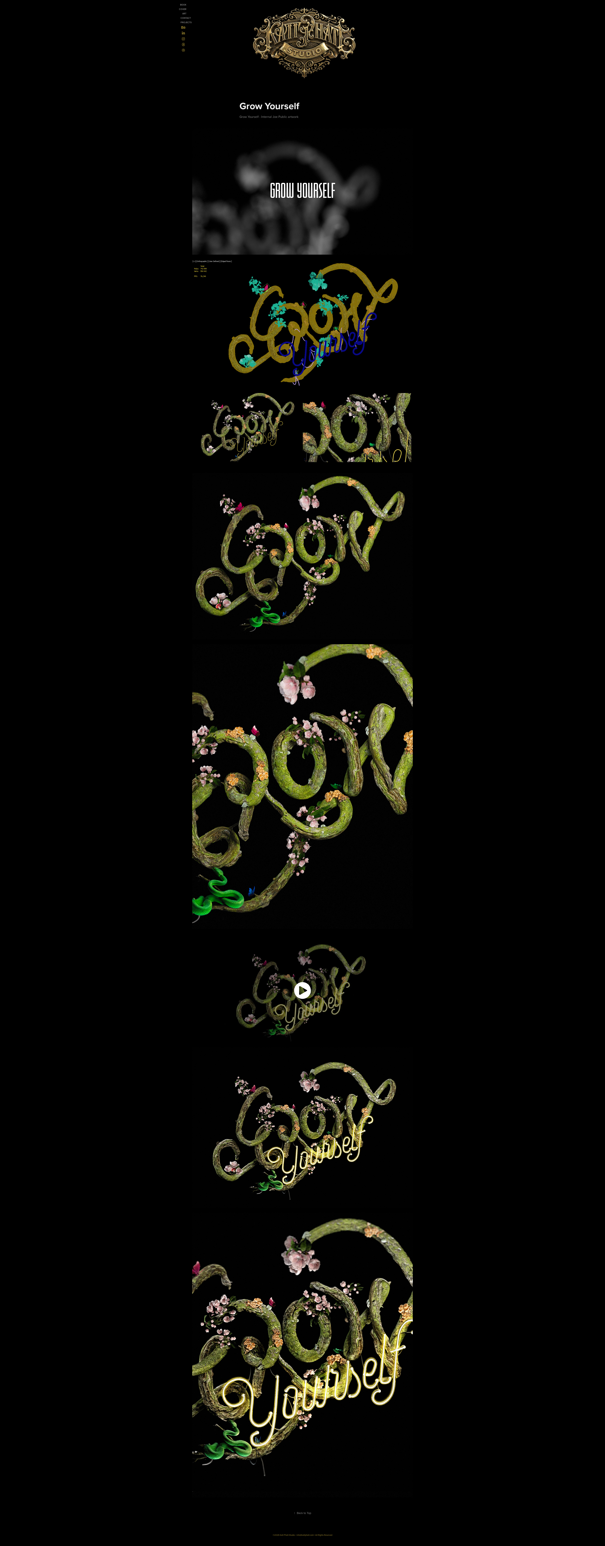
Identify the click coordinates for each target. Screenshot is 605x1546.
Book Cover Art (182, 9)
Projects (186, 22)
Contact (186, 18)
